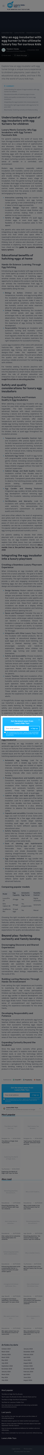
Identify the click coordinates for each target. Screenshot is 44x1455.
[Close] (39, 720)
